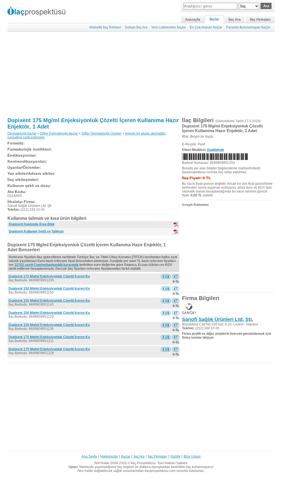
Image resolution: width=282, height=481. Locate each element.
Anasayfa (192, 20)
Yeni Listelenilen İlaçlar (168, 27)
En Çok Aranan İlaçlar (206, 27)
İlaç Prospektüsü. (143, 463)
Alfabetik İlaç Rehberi (105, 27)
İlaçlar (214, 19)
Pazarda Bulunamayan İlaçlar (248, 27)
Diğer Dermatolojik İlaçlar (59, 133)
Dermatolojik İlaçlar (21, 133)
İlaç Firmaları (260, 20)
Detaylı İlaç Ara (136, 27)
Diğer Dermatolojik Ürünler (102, 133)
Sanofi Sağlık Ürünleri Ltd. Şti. (217, 319)
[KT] (175, 231)
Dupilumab (215, 150)
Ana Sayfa (89, 456)
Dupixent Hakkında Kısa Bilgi (31, 224)
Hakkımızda (109, 456)
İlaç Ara (235, 20)
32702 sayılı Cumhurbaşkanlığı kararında (46, 265)
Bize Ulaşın (192, 456)
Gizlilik (175, 456)
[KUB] (175, 224)
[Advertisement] (141, 74)
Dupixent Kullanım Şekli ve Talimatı (36, 231)
